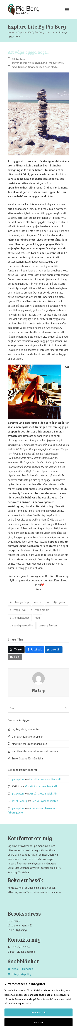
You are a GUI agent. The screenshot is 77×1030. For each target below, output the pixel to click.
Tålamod (22, 66)
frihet (30, 62)
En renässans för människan (28, 758)
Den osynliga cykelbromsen (27, 736)
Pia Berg (38, 690)
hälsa (37, 62)
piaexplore (18, 779)
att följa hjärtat (56, 602)
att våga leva (18, 610)
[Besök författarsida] (38, 678)
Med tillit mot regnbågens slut (29, 744)
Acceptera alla (38, 1012)
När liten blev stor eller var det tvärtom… (36, 751)
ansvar (15, 62)
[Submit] (66, 708)
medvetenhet (56, 62)
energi (23, 62)
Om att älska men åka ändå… (46, 779)
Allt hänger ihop (19, 602)
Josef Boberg (19, 801)
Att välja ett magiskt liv (43, 793)
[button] (67, 9)
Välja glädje (51, 66)
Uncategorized (36, 66)
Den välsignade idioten (45, 801)
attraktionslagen (20, 617)
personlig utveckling (21, 625)
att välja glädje (40, 610)
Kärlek (44, 62)
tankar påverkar (48, 625)
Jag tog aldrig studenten (26, 729)
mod (14, 66)
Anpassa (38, 1022)
